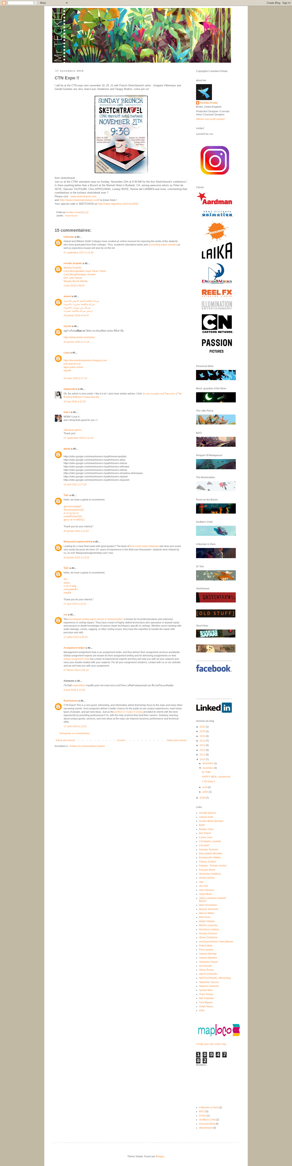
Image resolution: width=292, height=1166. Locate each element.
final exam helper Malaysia (144, 546)
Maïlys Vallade (207, 921)
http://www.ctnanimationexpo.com (79, 200)
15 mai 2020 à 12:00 (75, 401)
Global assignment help (76, 659)
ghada (67, 448)
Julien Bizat (205, 894)
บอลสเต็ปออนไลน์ (73, 516)
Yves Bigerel (206, 1002)
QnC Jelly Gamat (73, 277)
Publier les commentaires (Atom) (87, 746)
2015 (203, 740)
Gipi (201, 882)
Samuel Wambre (208, 957)
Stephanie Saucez (209, 982)
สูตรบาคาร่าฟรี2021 (74, 519)
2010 (203, 759)
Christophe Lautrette (210, 841)
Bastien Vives (206, 829)
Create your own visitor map (211, 1044)
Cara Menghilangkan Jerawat (80, 274)
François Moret (207, 869)
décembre (208, 763)
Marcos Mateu (206, 913)
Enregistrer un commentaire (75, 733)
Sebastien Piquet (208, 962)
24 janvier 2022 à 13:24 (76, 557)
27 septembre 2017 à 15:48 (78, 252)
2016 (203, 736)
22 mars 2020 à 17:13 (75, 378)
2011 (203, 754)
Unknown (69, 237)
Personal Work (207, 1123)
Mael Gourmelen (208, 905)
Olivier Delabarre (208, 937)
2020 (203, 726)
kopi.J (67, 412)
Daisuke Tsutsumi (208, 849)
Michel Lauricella (208, 925)
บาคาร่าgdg (70, 586)
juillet (205, 791)
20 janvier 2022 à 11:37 (76, 531)
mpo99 (67, 370)
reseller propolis (73, 263)
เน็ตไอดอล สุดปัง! (72, 430)
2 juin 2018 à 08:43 (74, 285)
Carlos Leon (205, 837)
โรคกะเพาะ (170, 393)
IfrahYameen (71, 700)
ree (65, 614)
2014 (203, 745)
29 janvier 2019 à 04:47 (76, 315)
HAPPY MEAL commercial (216, 776)
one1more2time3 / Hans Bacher (216, 941)
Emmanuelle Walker (210, 857)
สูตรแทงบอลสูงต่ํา (73, 506)
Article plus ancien (177, 740)
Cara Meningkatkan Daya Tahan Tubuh (85, 271)
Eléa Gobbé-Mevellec (210, 853)
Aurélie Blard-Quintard (211, 821)
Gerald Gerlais (207, 877)
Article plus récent (65, 740)
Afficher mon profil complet (210, 119)
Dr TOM (206, 772)
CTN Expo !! (208, 781)
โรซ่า (66, 495)
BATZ (202, 1111)
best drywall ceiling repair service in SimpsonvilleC (95, 619)
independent (70, 389)
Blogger (160, 1156)
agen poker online (73, 367)
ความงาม (148, 393)
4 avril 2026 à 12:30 (74, 690)
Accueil (121, 740)
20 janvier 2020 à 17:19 (76, 342)
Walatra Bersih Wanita (76, 281)
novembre (208, 768)
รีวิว (66, 579)
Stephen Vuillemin (209, 986)
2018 (203, 731)
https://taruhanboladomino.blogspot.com (85, 360)
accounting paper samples (162, 244)
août (205, 787)
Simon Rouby (206, 969)
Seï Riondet (205, 966)
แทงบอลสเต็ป (71, 589)
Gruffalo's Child (207, 1119)
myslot (67, 326)
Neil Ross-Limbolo (209, 929)
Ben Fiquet (205, 833)
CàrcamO (204, 845)
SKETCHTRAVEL (208, 974)
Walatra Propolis (72, 267)
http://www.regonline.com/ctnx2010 (118, 203)
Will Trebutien (206, 998)
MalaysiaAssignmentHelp (78, 541)
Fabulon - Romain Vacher (213, 865)
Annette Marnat (207, 813)
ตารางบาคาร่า (71, 513)
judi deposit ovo (72, 363)
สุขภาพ (158, 393)
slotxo (67, 582)
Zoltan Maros (206, 1006)
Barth (202, 825)
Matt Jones (205, 917)
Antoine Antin (206, 817)
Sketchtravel (71, 215)
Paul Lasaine (206, 949)
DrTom (202, 1115)
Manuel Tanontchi (208, 909)
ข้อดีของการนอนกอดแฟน (86, 397)
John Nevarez (206, 890)
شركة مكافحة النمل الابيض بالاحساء (81, 301)
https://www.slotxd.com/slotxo (79, 337)
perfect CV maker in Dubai (128, 712)
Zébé (202, 1010)
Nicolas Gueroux (208, 933)
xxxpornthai (78, 685)
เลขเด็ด (67, 592)
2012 (203, 750)
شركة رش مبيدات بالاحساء (77, 307)
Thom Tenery (206, 994)
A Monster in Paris (209, 1107)
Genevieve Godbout (210, 873)
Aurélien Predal (209, 102)
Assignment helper (74, 647)
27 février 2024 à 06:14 (76, 670)
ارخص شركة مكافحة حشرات (78, 311)
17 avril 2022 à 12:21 (75, 603)
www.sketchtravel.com (83, 196)
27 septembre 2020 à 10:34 (78, 438)
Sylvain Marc (206, 990)
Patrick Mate (205, 945)
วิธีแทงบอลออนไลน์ (74, 509)
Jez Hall (203, 886)
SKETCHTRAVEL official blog (215, 978)
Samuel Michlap (208, 953)
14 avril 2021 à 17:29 (75, 484)
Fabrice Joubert (207, 861)
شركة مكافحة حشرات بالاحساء (79, 304)
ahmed (67, 296)
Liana (67, 352)
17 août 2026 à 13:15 (75, 726)
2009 (203, 797)
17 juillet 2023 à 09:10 (76, 637)
